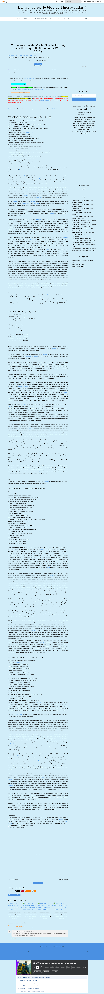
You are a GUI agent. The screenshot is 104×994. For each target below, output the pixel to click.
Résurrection (27, 191)
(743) (78, 266)
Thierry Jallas (75, 236)
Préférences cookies (97, 951)
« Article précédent (13, 879)
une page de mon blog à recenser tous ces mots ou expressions (30, 89)
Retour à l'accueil (38, 883)
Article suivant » (63, 879)
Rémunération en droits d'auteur (65, 951)
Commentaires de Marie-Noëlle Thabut (38, 61)
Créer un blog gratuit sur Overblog (30, 951)
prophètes (10, 785)
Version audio (11, 109)
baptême (60, 819)
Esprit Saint (29, 132)
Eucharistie (22, 170)
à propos (56, 971)
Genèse (20, 386)
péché (48, 567)
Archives (59, 18)
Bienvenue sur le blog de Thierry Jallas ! (52, 7)
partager (47, 971)
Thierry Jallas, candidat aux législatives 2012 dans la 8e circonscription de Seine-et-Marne (84, 244)
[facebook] (57, 1)
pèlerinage (42, 178)
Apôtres (35, 356)
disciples (15, 201)
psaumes (54, 348)
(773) (78, 264)
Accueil (19, 18)
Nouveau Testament (44, 100)
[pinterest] (62, 1)
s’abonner (38, 971)
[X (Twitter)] (59, 1)
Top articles (40, 951)
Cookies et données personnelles (86, 951)
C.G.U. (57, 951)
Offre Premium (75, 951)
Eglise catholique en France (29, 78)
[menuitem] (19, 19)
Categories (32, 55)
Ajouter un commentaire (20, 926)
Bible (26, 386)
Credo (30, 428)
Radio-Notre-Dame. (57, 109)
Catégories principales (41, 18)
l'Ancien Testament (56, 100)
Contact (67, 18)
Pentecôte (20, 120)
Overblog (61, 946)
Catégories (27, 18)
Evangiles (33, 100)
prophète (51, 213)
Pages (52, 18)
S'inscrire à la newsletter (14, 894)
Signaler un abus (51, 951)
